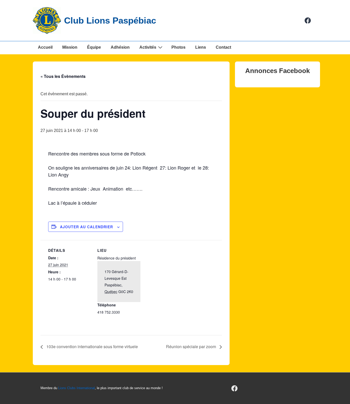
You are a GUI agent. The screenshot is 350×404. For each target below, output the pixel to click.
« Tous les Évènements (63, 76)
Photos (178, 47)
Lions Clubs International (76, 388)
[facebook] (307, 20)
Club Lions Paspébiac (110, 20)
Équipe (94, 47)
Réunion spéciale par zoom (191, 346)
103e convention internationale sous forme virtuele (91, 346)
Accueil (45, 47)
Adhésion (120, 47)
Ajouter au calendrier (86, 226)
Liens (200, 47)
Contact (223, 47)
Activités (147, 47)
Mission (69, 47)
